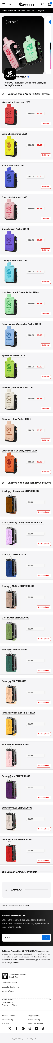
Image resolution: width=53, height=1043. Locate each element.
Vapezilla (25, 1039)
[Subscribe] (46, 937)
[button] (3, 4)
